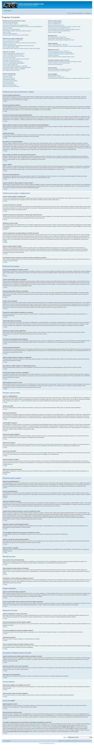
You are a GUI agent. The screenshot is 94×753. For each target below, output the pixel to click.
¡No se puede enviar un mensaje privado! (57, 37)
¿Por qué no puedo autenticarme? (10, 22)
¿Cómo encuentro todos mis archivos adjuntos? (58, 70)
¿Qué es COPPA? (7, 32)
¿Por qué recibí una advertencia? (10, 64)
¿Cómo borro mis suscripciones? (55, 64)
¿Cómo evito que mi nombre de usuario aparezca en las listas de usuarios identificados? (22, 26)
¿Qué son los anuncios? (8, 82)
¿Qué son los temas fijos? (8, 83)
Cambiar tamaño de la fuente (90, 10)
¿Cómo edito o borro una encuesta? (11, 60)
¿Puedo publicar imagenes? (9, 79)
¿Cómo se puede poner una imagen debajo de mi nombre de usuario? (18, 45)
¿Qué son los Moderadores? (54, 23)
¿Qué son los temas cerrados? (10, 85)
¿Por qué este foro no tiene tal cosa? (56, 76)
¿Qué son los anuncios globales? (10, 80)
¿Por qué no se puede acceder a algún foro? (13, 61)
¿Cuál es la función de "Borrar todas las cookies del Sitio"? (16, 35)
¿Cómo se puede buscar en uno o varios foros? (58, 51)
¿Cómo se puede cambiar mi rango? (11, 47)
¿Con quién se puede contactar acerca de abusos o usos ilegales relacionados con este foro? (69, 78)
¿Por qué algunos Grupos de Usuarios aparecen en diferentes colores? (64, 29)
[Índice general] (10, 5)
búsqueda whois (35, 725)
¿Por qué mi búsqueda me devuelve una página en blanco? (61, 53)
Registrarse (81, 13)
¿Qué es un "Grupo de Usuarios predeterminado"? (59, 30)
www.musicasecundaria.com (49, 743)
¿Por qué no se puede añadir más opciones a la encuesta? (16, 58)
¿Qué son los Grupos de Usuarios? (56, 25)
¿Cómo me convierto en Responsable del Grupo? (59, 27)
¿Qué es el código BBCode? (9, 75)
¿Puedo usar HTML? (7, 76)
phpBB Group (62, 705)
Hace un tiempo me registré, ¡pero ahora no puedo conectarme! (17, 30)
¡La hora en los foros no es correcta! (11, 41)
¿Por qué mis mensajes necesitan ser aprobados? (14, 68)
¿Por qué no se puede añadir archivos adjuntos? (13, 63)
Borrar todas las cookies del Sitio (70, 740)
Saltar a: (65, 737)
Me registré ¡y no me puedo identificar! (11, 29)
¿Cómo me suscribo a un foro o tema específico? (59, 63)
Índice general (7, 10)
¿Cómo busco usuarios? (53, 55)
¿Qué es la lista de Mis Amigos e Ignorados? (58, 44)
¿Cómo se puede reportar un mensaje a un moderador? (15, 66)
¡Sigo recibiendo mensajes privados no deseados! (59, 38)
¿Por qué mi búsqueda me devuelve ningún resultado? (60, 52)
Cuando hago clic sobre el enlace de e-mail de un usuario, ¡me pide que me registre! (21, 48)
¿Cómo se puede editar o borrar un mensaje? (13, 54)
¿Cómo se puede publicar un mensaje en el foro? (14, 53)
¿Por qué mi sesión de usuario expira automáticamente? (15, 25)
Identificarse (88, 13)
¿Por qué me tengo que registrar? (10, 23)
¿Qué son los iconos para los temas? (11, 86)
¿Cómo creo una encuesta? (9, 57)
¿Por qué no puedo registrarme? (10, 33)
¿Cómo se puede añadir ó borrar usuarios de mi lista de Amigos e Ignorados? (65, 46)
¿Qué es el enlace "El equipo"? (55, 32)
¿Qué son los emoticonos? (9, 77)
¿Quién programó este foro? (54, 75)
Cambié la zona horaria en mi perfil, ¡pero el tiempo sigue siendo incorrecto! (19, 42)
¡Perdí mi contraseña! (7, 27)
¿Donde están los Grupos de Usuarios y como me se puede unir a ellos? (64, 26)
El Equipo (60, 740)
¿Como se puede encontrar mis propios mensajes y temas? (61, 56)
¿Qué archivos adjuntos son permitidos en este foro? (60, 69)
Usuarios (75, 13)
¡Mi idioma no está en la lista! (9, 44)
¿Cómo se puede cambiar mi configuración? (12, 39)
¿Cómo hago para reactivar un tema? (11, 70)
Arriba (5, 101)
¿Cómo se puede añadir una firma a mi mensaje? (14, 56)
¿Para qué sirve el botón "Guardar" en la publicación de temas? (17, 67)
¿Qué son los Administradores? (55, 22)
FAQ (69, 13)
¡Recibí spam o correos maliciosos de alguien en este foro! (61, 39)
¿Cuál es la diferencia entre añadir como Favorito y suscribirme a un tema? (64, 61)
